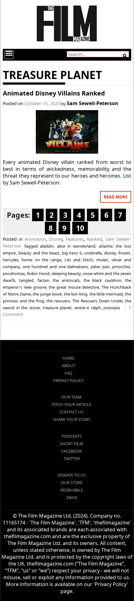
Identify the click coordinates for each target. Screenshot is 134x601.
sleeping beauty (66, 273)
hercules (10, 260)
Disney (56, 239)
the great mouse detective (74, 287)
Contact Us (72, 412)
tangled (26, 280)
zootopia (111, 307)
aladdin (47, 246)
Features (75, 239)
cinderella (93, 253)
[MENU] (9, 54)
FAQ (68, 373)
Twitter (72, 458)
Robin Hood (38, 273)
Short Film (71, 443)
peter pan (100, 266)
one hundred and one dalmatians (55, 266)
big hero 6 (72, 253)
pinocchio (121, 266)
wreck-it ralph (87, 307)
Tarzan (43, 280)
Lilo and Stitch (79, 260)
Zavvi (71, 497)
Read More (115, 197)
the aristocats (66, 280)
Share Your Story (71, 419)
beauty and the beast (39, 253)
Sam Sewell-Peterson (92, 103)
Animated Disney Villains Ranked (54, 93)
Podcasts (72, 436)
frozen (124, 253)
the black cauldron (102, 280)
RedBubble (71, 490)
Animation (35, 239)
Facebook (71, 451)
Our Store (72, 482)
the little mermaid (106, 294)
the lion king (75, 294)
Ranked (94, 239)
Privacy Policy (68, 380)
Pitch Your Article (71, 404)
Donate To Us (72, 475)
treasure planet (57, 307)
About (68, 365)
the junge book (47, 294)
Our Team (71, 397)
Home (68, 358)
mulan (102, 260)
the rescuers (58, 301)
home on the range (41, 260)
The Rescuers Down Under (97, 301)
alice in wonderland (76, 246)
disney (110, 253)
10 (80, 228)
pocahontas (14, 273)
